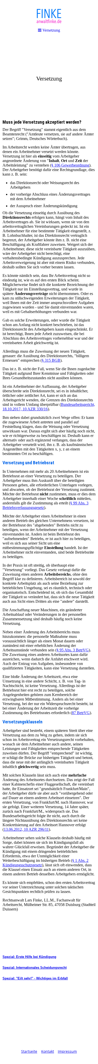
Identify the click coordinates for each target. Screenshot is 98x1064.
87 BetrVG (81, 713)
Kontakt (47, 1051)
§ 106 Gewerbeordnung (70, 165)
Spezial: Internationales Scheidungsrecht (35, 967)
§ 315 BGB (51, 360)
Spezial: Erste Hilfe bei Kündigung (29, 957)
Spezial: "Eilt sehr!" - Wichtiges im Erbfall (35, 978)
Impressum (67, 1051)
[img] (49, 76)
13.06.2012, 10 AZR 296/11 (26, 829)
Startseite (29, 1051)
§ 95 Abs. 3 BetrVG (73, 650)
